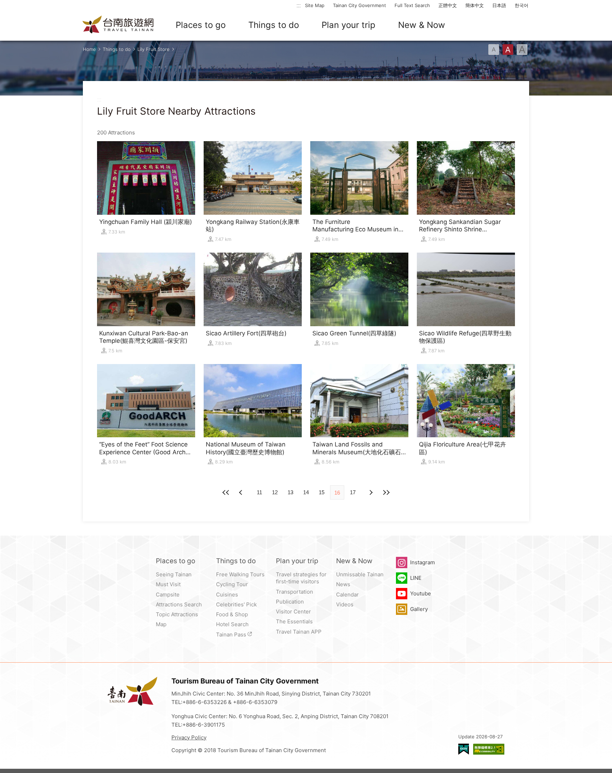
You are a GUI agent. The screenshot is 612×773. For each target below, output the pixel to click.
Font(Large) (522, 49)
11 (259, 492)
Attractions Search (179, 604)
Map (161, 624)
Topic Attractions (177, 614)
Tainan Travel (118, 25)
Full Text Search (412, 5)
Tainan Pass (231, 634)
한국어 (521, 5)
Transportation (294, 591)
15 (321, 492)
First (226, 492)
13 (290, 492)
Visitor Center (293, 611)
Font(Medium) (508, 49)
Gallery (419, 609)
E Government (463, 749)
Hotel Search (232, 624)
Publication (290, 601)
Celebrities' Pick (236, 604)
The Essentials (294, 621)
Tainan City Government (359, 5)
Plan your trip (348, 25)
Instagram (422, 562)
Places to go (201, 25)
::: (298, 5)
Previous (370, 492)
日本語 (499, 5)
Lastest (386, 492)
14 (306, 492)
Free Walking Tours (240, 574)
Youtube (420, 593)
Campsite (168, 594)
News (343, 584)
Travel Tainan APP (299, 631)
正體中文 (447, 5)
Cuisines (227, 594)
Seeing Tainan (174, 574)
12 (275, 492)
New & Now (421, 25)
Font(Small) (493, 49)
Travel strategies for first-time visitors (301, 578)
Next (241, 492)
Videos (344, 604)
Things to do (273, 25)
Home (89, 49)
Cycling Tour (232, 584)
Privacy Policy (188, 737)
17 (353, 492)
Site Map (314, 5)
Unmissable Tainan (360, 574)
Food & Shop (232, 614)
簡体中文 (474, 5)
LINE (415, 578)
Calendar (347, 594)
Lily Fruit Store (153, 49)
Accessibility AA (488, 749)
